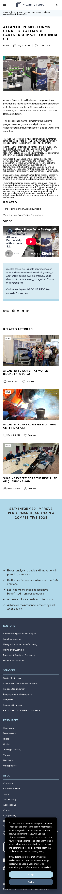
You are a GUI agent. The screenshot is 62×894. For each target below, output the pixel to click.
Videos (7, 755)
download (35, 208)
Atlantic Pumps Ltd (13, 100)
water (51, 127)
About (7, 775)
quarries (34, 127)
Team (6, 794)
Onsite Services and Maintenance (20, 683)
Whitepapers (10, 765)
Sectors (9, 626)
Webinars (8, 760)
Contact (7, 810)
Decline (31, 882)
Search (57, 5)
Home (5, 12)
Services (9, 670)
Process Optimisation (14, 689)
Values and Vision (11, 788)
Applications (9, 805)
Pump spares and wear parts (17, 694)
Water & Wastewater (13, 660)
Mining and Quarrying (13, 650)
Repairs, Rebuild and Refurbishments (21, 710)
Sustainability (9, 799)
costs (55, 171)
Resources (10, 720)
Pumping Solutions (12, 705)
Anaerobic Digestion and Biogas (19, 633)
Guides (7, 744)
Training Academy (12, 749)
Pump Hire (8, 699)
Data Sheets (9, 733)
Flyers (6, 739)
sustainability (9, 197)
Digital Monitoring (12, 678)
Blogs (12, 12)
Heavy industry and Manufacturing (20, 644)
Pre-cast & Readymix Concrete (19, 655)
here (40, 215)
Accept (31, 874)
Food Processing (12, 639)
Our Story (8, 783)
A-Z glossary (9, 815)
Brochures (8, 728)
